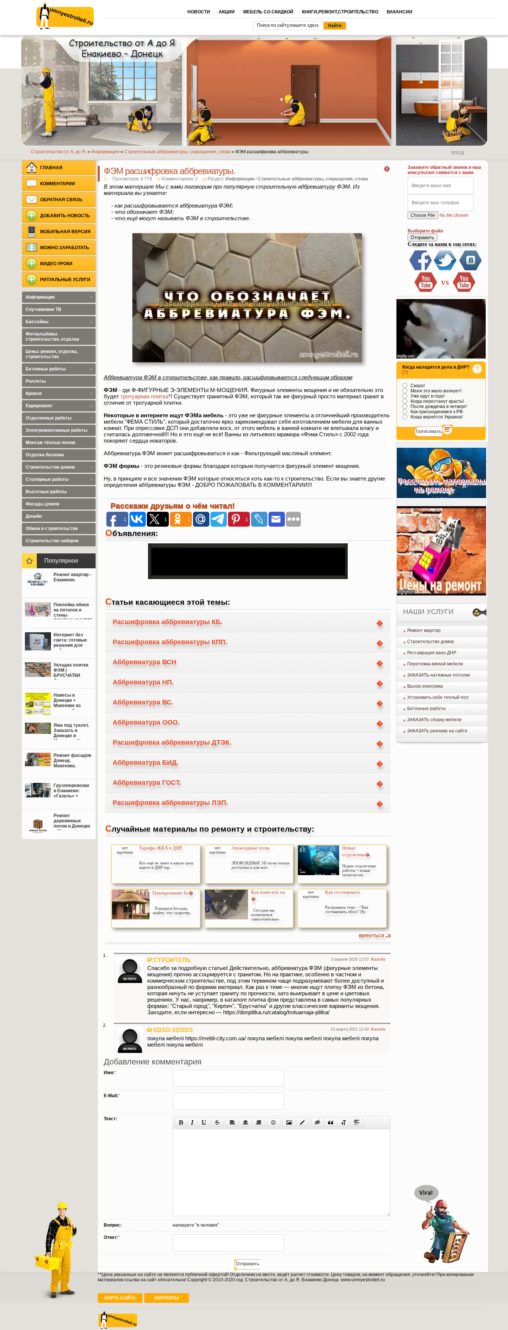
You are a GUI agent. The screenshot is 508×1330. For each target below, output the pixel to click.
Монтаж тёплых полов (50, 442)
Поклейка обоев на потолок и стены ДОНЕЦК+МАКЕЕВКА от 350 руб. (73, 610)
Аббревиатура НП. (143, 682)
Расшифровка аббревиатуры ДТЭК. (172, 742)
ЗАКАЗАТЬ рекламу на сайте (437, 730)
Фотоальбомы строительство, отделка (52, 336)
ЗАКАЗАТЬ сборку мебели (434, 719)
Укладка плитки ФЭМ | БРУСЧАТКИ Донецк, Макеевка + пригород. (71, 671)
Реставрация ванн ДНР (431, 652)
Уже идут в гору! (426, 396)
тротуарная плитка (144, 396)
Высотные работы (46, 491)
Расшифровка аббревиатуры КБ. (167, 622)
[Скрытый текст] (317, 1122)
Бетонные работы (426, 708)
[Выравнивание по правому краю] (258, 1122)
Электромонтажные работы (56, 430)
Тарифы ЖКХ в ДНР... (161, 848)
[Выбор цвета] (302, 1122)
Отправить (422, 237)
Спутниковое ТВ (43, 309)
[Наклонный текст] (192, 1122)
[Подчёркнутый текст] (204, 1122)
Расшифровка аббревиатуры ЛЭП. (170, 802)
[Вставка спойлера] (356, 1122)
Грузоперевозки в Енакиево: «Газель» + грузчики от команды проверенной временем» (71, 791)
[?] (405, 372)
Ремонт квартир (424, 630)
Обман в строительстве (52, 528)
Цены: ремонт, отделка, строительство (52, 354)
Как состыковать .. (344, 892)
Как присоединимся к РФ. (436, 411)
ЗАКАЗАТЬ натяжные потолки (438, 675)
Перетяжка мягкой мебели (435, 663)
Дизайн (34, 516)
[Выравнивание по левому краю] (232, 1122)
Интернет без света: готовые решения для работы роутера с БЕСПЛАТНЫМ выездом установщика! (72, 640)
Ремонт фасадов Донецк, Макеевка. (72, 760)
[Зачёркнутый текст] (217, 1122)
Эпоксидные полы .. (252, 848)
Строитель (172, 960)
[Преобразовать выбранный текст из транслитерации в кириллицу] (343, 1122)
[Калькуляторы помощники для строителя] (441, 496)
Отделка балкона (45, 454)
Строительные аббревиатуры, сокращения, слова (313, 178)
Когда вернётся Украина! (436, 417)
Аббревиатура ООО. (146, 722)
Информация (239, 178)
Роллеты (36, 381)
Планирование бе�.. (174, 893)
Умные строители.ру (65, 16)
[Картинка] (289, 1122)
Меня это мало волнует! (435, 390)
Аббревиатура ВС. (143, 702)
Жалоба (377, 959)
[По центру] (245, 1122)
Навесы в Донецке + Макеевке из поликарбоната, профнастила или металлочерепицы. (73, 701)
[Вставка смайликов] (273, 1122)
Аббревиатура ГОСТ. (147, 782)
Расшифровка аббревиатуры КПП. (170, 642)
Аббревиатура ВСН (144, 662)
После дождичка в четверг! (438, 406)
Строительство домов (430, 641)
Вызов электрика (425, 686)
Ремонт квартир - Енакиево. (72, 577)
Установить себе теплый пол (438, 697)
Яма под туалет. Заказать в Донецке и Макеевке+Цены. (72, 731)
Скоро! (417, 385)
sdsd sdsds (173, 1030)
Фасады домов (42, 504)
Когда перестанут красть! (436, 401)
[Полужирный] (181, 1122)
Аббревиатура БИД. (146, 762)
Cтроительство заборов (52, 540)
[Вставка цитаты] (330, 1122)
